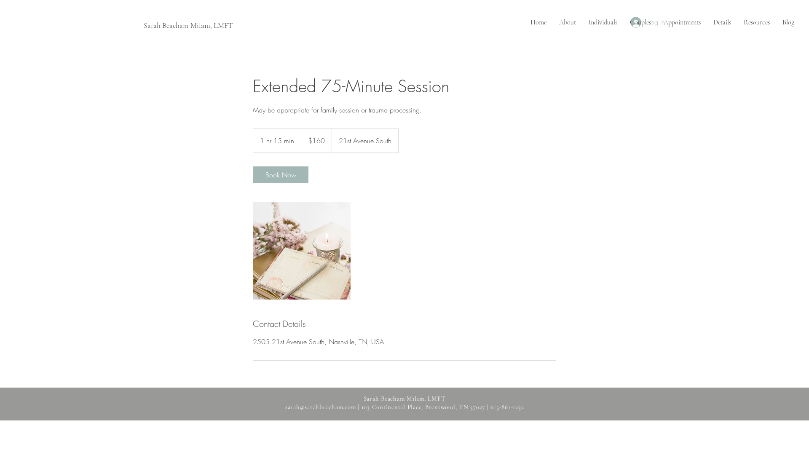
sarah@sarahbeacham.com (320, 407)
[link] (280, 174)
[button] (603, 22)
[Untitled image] (302, 251)
